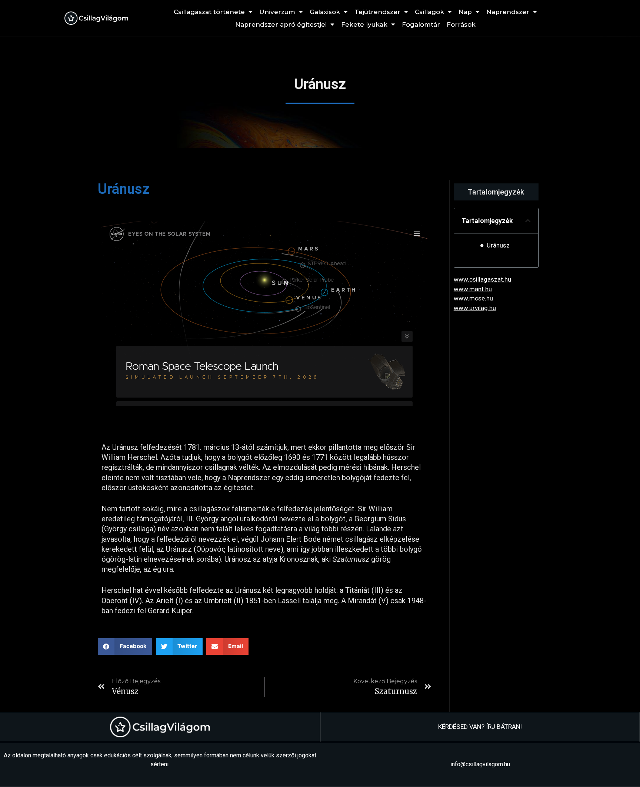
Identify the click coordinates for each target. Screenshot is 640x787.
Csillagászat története (209, 12)
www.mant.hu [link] (473, 289)
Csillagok (429, 12)
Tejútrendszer (377, 12)
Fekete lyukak (364, 24)
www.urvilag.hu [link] (475, 308)
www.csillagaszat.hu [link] (482, 279)
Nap (465, 12)
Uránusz (498, 245)
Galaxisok (325, 12)
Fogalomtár (421, 24)
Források (461, 24)
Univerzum (277, 12)
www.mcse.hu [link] (473, 298)
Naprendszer (507, 12)
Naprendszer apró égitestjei (281, 24)
